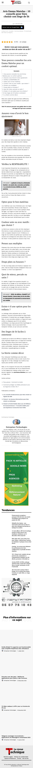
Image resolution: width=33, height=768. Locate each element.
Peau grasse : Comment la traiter (13, 382)
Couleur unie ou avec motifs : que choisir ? (15, 83)
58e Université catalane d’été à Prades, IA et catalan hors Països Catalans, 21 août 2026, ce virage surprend (21, 572)
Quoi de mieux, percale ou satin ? (13, 89)
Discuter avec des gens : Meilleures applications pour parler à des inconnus (14, 677)
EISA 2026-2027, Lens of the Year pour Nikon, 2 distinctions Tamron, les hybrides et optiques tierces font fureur (21, 541)
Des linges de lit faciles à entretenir (14, 93)
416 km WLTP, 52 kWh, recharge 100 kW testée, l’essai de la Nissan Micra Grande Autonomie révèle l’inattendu (21, 564)
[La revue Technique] (16, 751)
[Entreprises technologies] (16, 422)
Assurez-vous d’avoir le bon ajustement (14, 78)
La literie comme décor (10, 95)
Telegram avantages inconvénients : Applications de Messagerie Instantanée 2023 (16, 736)
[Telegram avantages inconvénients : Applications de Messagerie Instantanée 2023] (16, 723)
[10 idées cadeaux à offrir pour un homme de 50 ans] (16, 694)
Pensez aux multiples (9, 85)
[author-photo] (3, 651)
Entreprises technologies (8, 417)
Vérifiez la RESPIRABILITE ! (11, 79)
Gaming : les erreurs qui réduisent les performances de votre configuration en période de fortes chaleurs (21, 549)
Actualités (11, 31)
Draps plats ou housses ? (10, 87)
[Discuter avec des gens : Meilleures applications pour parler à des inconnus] (16, 664)
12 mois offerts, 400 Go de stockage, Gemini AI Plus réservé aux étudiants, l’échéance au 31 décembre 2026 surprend (21, 533)
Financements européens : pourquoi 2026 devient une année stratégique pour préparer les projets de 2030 (21, 518)
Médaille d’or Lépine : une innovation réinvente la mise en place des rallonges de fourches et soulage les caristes (21, 525)
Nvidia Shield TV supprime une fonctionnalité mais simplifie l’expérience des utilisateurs (16, 647)
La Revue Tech (5, 31)
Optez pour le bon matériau (11, 81)
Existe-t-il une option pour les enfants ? (15, 91)
